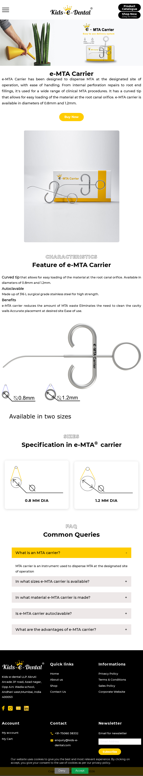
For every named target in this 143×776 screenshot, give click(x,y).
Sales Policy (106, 685)
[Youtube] (18, 708)
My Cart (7, 739)
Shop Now (129, 15)
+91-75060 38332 (66, 733)
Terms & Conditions (112, 679)
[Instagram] (10, 708)
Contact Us (58, 691)
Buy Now (71, 117)
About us (56, 679)
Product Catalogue (129, 7)
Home (54, 673)
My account (10, 732)
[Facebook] (3, 708)
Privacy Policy (108, 673)
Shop (53, 685)
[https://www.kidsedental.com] (71, 10)
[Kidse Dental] (23, 665)
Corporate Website (111, 691)
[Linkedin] (26, 708)
